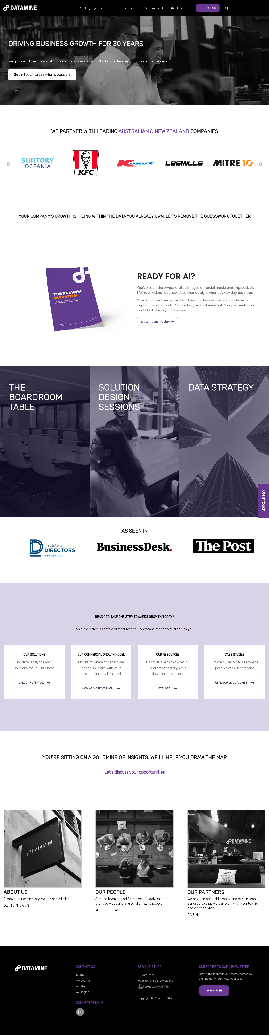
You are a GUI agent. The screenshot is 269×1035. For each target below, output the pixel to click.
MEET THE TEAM (107, 910)
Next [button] (260, 164)
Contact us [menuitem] (208, 7)
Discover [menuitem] (129, 8)
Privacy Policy (146, 974)
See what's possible (116, 507)
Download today (155, 321)
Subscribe (214, 990)
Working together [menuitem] (91, 8)
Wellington (82, 992)
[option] (37, 164)
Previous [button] (8, 164)
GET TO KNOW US (16, 906)
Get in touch (263, 500)
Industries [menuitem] (112, 8)
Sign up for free (22, 507)
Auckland (82, 986)
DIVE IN (192, 915)
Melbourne (83, 980)
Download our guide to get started (217, 507)
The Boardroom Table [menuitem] (152, 8)
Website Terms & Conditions (155, 980)
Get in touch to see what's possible (42, 74)
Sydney (81, 974)
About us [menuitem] (176, 8)
